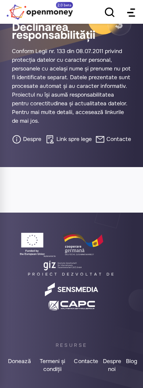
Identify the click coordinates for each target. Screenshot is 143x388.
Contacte (118, 139)
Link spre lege (73, 139)
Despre (31, 139)
